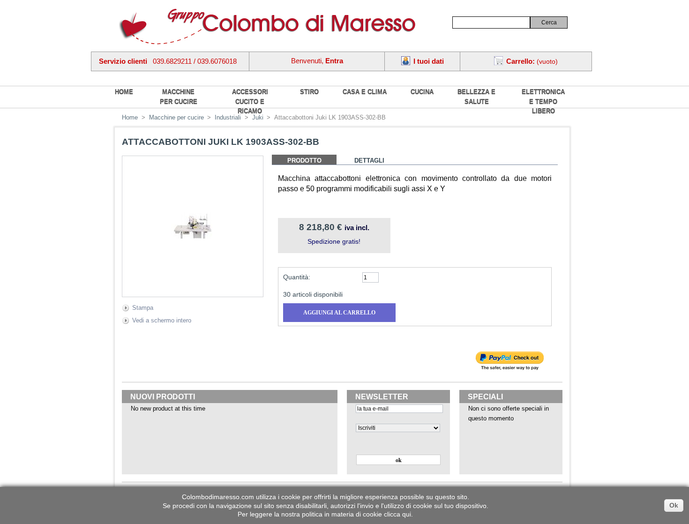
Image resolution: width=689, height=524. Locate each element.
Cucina (422, 91)
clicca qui (397, 514)
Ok (673, 505)
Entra (334, 61)
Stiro (309, 91)
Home (130, 117)
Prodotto (304, 160)
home (124, 91)
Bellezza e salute (476, 96)
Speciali (485, 397)
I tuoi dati (428, 61)
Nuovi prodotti (162, 397)
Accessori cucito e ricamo (250, 101)
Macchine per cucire (178, 96)
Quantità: (296, 277)
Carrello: (520, 61)
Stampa (142, 307)
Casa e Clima (365, 91)
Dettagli (369, 160)
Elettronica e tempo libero (543, 101)
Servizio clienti (123, 61)
